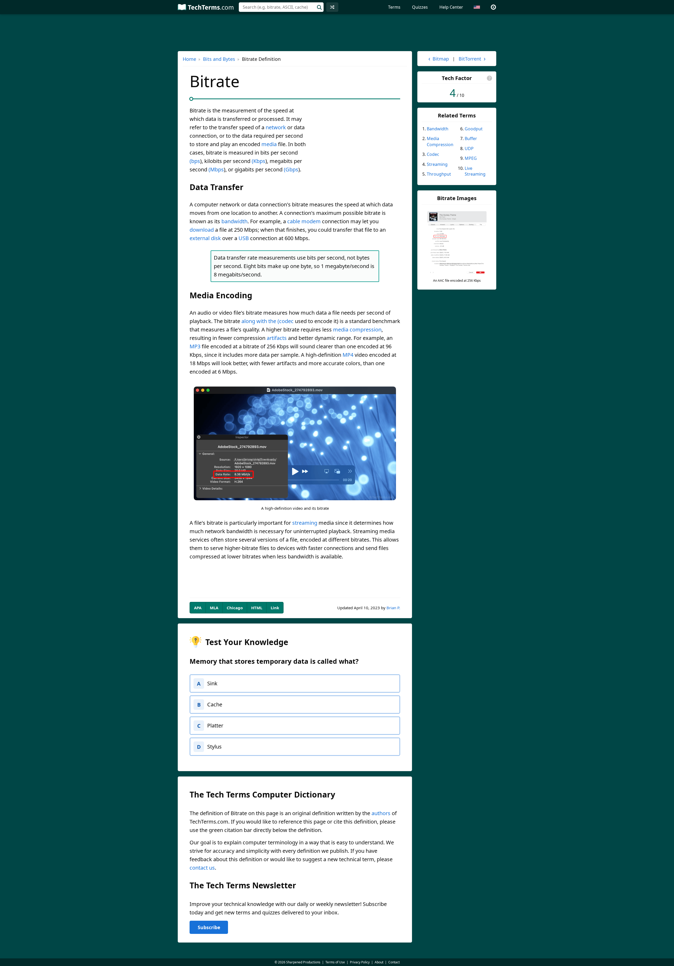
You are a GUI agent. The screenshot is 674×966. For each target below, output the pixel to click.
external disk (205, 238)
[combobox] (281, 7)
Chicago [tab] (235, 607)
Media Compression (440, 141)
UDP (469, 148)
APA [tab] (197, 607)
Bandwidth (437, 129)
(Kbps (258, 161)
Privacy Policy (360, 962)
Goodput (474, 129)
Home (189, 59)
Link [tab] (275, 607)
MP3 (195, 346)
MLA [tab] (214, 607)
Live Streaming (475, 171)
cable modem (304, 221)
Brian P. (393, 607)
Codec (433, 154)
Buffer (471, 138)
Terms (394, 7)
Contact (394, 962)
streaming (304, 522)
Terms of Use (335, 962)
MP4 (348, 354)
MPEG (471, 158)
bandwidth (234, 221)
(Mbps (216, 169)
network (276, 127)
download (202, 229)
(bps (195, 161)
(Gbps (291, 169)
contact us (202, 867)
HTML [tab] (256, 607)
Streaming (437, 164)
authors (380, 813)
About (379, 962)
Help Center (451, 7)
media (269, 144)
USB (244, 238)
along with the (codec (267, 321)
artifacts (277, 337)
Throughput (439, 174)
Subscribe (209, 927)
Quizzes (420, 7)
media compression (357, 329)
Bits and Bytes (219, 59)
